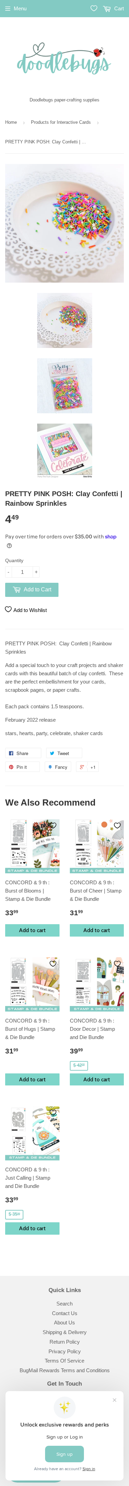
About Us (64, 1322)
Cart (118, 8)
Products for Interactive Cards (61, 122)
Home (11, 122)
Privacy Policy (65, 1351)
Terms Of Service (64, 1361)
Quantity (14, 560)
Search (64, 1304)
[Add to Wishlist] (53, 825)
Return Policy (65, 1342)
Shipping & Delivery (65, 1332)
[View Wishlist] (94, 8)
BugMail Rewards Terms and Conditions (65, 1370)
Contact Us (64, 1313)
